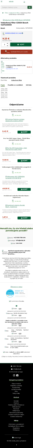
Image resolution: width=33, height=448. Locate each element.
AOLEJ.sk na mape (17, 372)
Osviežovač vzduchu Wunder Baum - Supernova (16, 196)
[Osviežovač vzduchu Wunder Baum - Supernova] (16, 207)
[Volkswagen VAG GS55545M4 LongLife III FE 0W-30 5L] (16, 178)
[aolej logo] (10, 2)
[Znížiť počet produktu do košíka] (7, 45)
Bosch (3, 28)
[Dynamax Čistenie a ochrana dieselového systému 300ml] (16, 121)
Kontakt (16, 401)
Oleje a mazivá (16, 383)
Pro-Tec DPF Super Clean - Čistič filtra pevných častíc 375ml (16, 139)
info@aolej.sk (17, 369)
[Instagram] (14, 375)
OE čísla (28, 85)
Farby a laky (16, 393)
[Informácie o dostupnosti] (22, 33)
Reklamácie (16, 411)
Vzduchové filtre (14, 13)
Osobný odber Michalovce (16, 405)
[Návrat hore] (16, 445)
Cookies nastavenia (16, 416)
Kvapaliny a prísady (16, 385)
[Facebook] (17, 375)
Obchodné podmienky (16, 412)
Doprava (16, 403)
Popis (3, 85)
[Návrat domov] (2, 13)
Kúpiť (22, 44)
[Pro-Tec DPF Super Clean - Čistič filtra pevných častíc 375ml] (16, 149)
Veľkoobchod (16, 407)
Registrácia (16, 428)
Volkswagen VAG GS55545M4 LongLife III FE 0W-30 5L (16, 168)
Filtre (6, 13)
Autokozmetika (16, 389)
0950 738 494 (17, 366)
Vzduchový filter (16, 80)
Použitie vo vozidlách (15, 85)
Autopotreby (16, 387)
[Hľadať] (29, 7)
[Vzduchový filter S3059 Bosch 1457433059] (16, 20)
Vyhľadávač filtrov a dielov (16, 426)
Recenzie (16, 409)
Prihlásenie (16, 430)
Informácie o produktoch (16, 424)
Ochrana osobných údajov (16, 414)
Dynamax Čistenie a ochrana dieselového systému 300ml (16, 110)
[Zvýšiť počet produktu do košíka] (7, 43)
